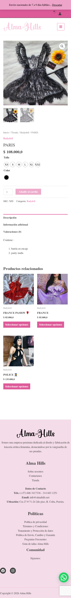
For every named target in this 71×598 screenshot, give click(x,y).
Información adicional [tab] (15, 224)
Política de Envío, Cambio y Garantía (35, 535)
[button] (66, 14)
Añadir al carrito (28, 192)
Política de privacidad (35, 522)
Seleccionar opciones (16, 324)
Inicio (6, 132)
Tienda (14, 132)
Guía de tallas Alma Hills (35, 543)
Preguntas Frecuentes (35, 539)
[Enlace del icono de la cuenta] (59, 13)
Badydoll (24, 132)
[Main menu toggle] (60, 26)
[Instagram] (13, 571)
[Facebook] (3, 571)
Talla (6, 157)
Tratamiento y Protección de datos (35, 530)
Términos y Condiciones (35, 526)
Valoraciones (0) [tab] (12, 231)
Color (7, 170)
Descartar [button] (57, 4)
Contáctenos (35, 475)
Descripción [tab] (10, 217)
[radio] (6, 164)
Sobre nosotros (35, 471)
